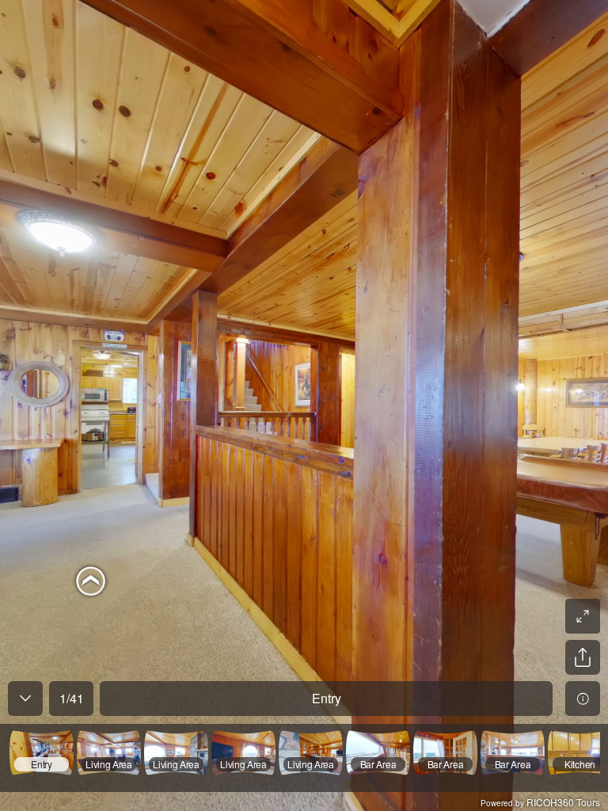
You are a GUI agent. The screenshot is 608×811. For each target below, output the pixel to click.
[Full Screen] (582, 616)
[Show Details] (582, 698)
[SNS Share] (582, 657)
